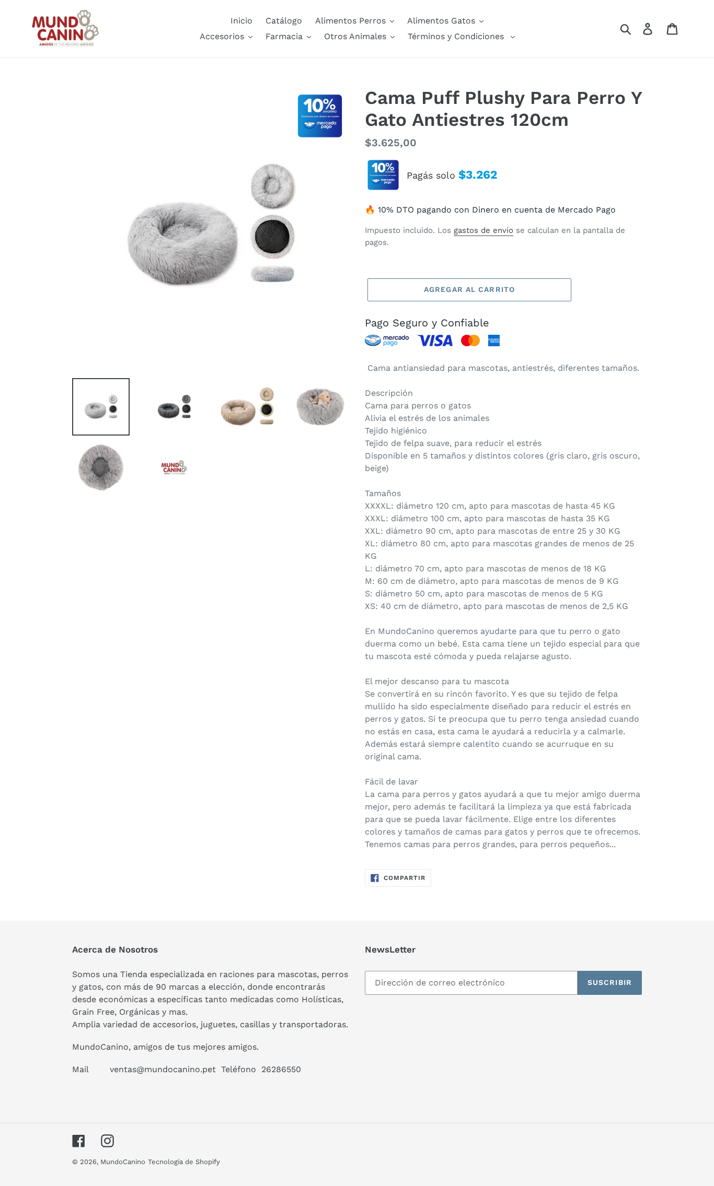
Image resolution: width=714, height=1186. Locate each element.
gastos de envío (483, 230)
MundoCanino (122, 1162)
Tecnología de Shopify (184, 1162)
